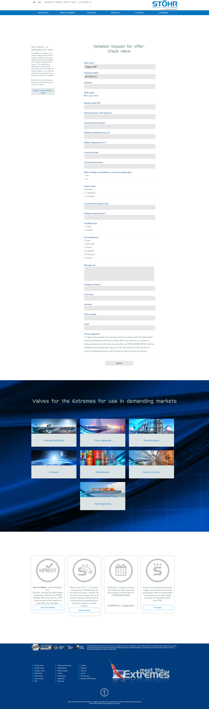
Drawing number (91, 72)
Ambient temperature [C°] (95, 213)
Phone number (90, 314)
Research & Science (151, 472)
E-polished (90, 192)
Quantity (88, 82)
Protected (90, 254)
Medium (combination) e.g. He (97, 132)
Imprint (74, 2)
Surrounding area (91, 237)
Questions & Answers (53, 2)
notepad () (86, 2)
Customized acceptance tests (96, 203)
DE (34, 2)
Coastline (90, 250)
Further (89, 258)
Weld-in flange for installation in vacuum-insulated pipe (108, 172)
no (87, 178)
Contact (67, 2)
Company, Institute (92, 284)
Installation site (90, 223)
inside (88, 226)
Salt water (90, 243)
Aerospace (54, 472)
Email (87, 324)
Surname (88, 304)
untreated (90, 196)
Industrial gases (102, 472)
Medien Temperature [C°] (95, 142)
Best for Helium (48, 607)
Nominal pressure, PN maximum (98, 113)
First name (89, 294)
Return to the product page (43, 91)
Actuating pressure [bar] (94, 122)
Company (157, 607)
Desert (89, 247)
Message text (89, 265)
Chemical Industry (151, 440)
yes (87, 175)
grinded (89, 189)
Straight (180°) (92, 95)
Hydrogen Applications (54, 440)
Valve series (89, 63)
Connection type (91, 152)
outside (89, 230)
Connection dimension (93, 162)
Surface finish (90, 186)
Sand (88, 240)
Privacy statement (92, 334)
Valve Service (84, 610)
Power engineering (102, 440)
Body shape (89, 92)
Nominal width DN (92, 103)
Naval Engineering (103, 503)
